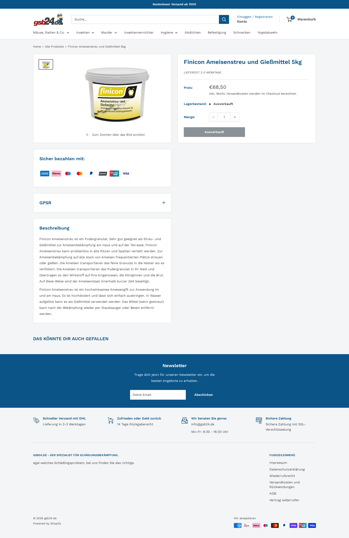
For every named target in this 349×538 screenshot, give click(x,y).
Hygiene (167, 32)
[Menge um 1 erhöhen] (235, 117)
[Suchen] (224, 19)
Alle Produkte (54, 46)
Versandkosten (237, 93)
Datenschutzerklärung (287, 469)
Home (37, 46)
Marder (106, 32)
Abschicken (203, 395)
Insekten (83, 32)
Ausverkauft (214, 132)
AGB (272, 493)
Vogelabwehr (268, 32)
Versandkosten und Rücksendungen (284, 484)
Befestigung (217, 32)
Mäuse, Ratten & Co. (49, 32)
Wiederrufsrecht (282, 476)
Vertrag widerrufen (284, 500)
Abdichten (193, 32)
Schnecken (241, 32)
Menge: (189, 117)
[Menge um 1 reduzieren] (213, 117)
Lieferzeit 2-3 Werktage (202, 72)
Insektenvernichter (139, 32)
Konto (242, 21)
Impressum (278, 463)
